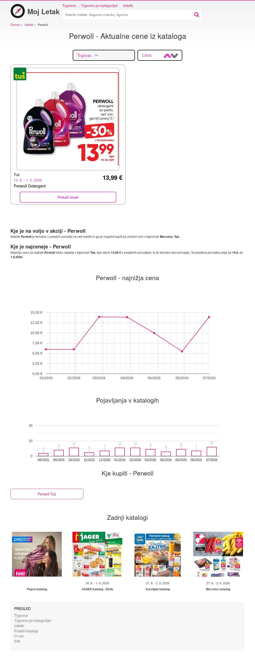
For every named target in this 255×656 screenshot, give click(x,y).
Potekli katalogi (26, 630)
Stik (17, 641)
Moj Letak (43, 11)
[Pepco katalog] (37, 554)
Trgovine (69, 5)
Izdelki (128, 5)
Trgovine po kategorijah (99, 5)
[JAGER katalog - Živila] (97, 554)
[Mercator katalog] (218, 554)
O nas (19, 635)
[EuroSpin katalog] (158, 554)
